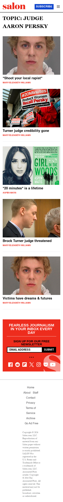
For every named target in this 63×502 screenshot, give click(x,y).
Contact (30, 398)
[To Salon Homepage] (14, 6)
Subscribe (44, 6)
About (26, 393)
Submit (49, 349)
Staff (35, 393)
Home (30, 387)
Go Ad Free (31, 423)
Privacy (30, 403)
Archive (30, 418)
